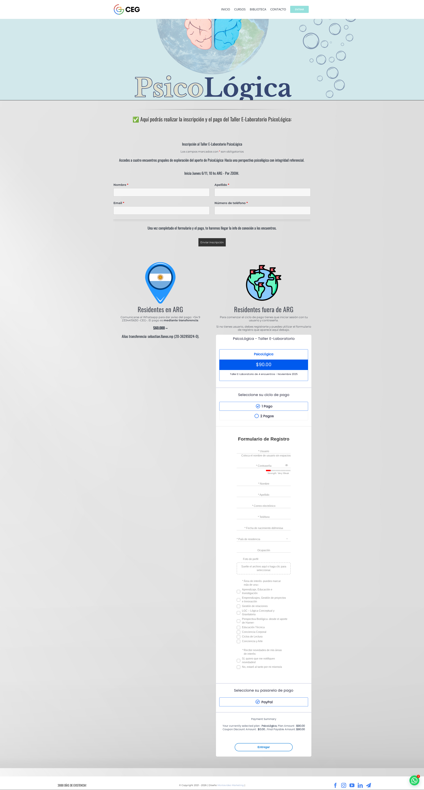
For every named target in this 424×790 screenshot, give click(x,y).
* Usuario (263, 451)
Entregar (264, 747)
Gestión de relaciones (255, 606)
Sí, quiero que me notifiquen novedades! (258, 660)
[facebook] (335, 785)
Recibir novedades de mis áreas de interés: (263, 652)
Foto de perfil (250, 559)
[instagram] (343, 785)
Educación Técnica (253, 627)
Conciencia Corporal (254, 632)
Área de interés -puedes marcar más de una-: (262, 583)
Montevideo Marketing (230, 785)
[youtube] (351, 785)
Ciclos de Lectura (252, 636)
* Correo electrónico (263, 505)
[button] (414, 780)
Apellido (221, 185)
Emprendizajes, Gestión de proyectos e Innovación (264, 599)
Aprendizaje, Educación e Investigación (257, 591)
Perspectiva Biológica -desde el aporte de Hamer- (264, 621)
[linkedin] (360, 785)
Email (118, 203)
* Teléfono (264, 517)
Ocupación (263, 550)
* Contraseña (263, 465)
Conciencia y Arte (252, 641)
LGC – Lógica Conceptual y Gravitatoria (258, 612)
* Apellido (263, 494)
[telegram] (368, 785)
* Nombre (263, 483)
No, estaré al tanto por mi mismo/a (262, 666)
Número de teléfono (231, 203)
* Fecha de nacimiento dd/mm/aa (263, 528)
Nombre (120, 185)
